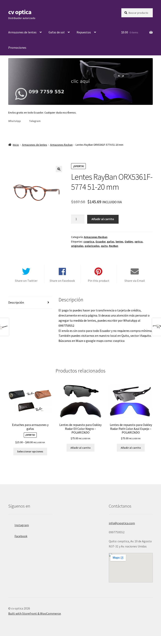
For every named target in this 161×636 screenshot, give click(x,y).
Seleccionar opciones (30, 451)
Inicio (16, 144)
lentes (119, 241)
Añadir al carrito (102, 219)
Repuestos (84, 32)
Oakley (129, 241)
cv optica (19, 12)
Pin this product (98, 281)
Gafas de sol (56, 32)
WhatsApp (14, 121)
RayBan (113, 246)
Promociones (17, 47)
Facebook (21, 536)
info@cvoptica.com (122, 523)
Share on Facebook (62, 281)
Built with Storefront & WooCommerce (34, 613)
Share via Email (134, 281)
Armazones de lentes (22, 32)
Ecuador (101, 241)
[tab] (30, 302)
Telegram (35, 121)
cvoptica (88, 241)
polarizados (92, 246)
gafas (110, 241)
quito (104, 246)
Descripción (16, 302)
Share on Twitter (26, 281)
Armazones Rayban (61, 144)
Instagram (22, 525)
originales (77, 246)
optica (138, 241)
